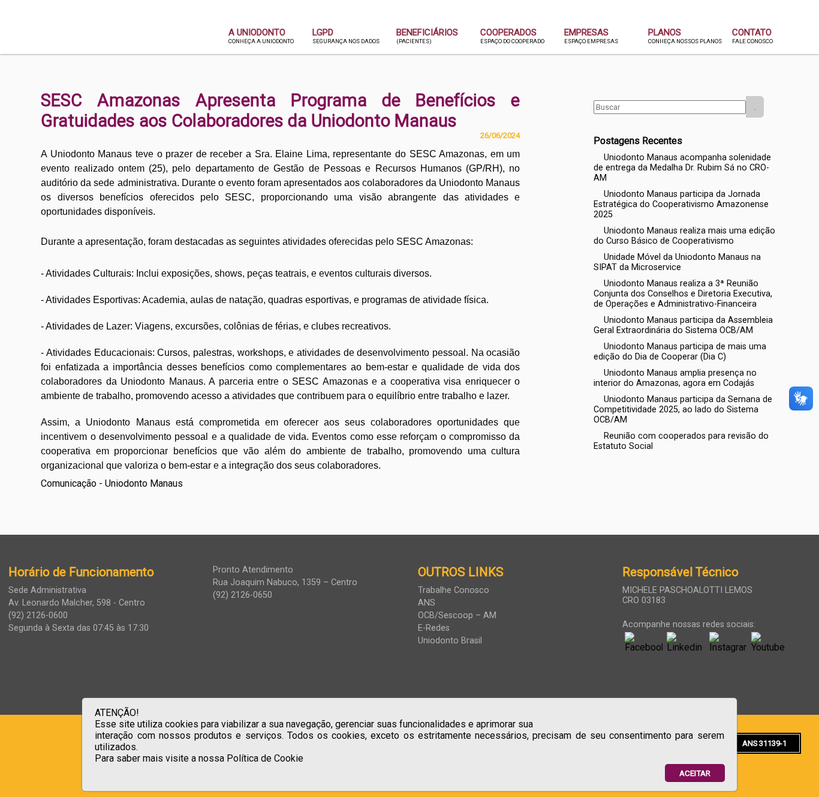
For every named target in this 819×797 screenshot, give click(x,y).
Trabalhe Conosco (453, 590)
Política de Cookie (265, 758)
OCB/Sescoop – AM (457, 615)
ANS (426, 603)
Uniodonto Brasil (450, 641)
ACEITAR (694, 773)
